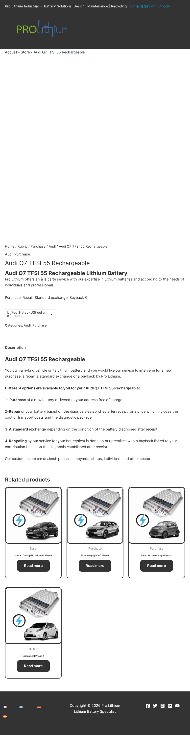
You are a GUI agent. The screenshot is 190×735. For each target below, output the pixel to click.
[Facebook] (147, 706)
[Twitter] (155, 706)
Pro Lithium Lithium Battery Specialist (32, 43)
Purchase (38, 246)
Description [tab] (15, 347)
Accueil (11, 52)
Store (25, 52)
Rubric (22, 246)
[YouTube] (177, 706)
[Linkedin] (170, 706)
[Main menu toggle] (180, 31)
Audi (52, 246)
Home (9, 246)
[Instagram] (162, 706)
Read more (33, 565)
